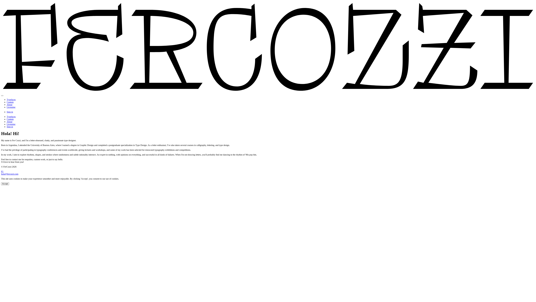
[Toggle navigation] (2, 95)
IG (2, 171)
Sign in (10, 112)
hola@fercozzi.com (9, 174)
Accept (5, 184)
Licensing (11, 107)
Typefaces (11, 99)
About (9, 104)
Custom (10, 102)
